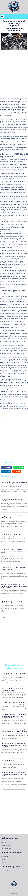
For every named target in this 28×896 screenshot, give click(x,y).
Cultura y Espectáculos (6, 845)
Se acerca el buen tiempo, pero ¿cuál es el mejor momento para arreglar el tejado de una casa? (14, 586)
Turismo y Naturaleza (6, 873)
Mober (1, 167)
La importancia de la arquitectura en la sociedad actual (13, 516)
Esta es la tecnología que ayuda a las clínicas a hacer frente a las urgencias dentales (14, 774)
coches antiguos (22, 406)
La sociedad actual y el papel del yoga (14, 702)
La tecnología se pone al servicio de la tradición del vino (13, 568)
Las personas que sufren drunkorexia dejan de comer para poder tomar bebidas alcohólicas (14, 688)
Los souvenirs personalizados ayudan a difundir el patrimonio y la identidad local (14, 730)
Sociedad (3, 862)
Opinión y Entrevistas (6, 856)
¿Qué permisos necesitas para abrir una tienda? (15, 674)
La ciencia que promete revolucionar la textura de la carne (14, 759)
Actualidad (3, 842)
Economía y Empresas (6, 848)
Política (3, 859)
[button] (2, 16)
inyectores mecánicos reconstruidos (8, 212)
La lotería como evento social (10, 534)
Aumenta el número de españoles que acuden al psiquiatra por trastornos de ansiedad (14, 745)
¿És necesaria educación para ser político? (12, 500)
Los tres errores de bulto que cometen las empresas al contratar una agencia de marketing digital (14, 716)
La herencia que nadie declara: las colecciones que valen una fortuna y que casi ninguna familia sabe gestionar (14, 482)
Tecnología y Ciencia (6, 870)
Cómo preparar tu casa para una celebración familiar (11, 602)
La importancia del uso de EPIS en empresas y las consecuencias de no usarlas (13, 551)
